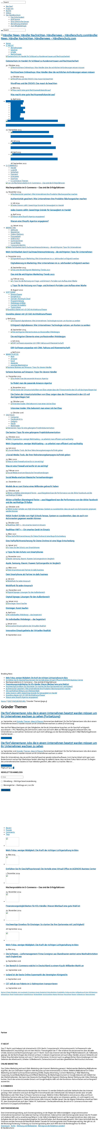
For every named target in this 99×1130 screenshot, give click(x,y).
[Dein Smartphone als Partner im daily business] (25, 570)
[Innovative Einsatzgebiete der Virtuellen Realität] (26, 626)
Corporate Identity (18, 245)
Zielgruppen (15, 116)
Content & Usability (18, 305)
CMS (90, 992)
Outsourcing (16, 114)
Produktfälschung (28, 994)
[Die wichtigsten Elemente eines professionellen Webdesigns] (35, 332)
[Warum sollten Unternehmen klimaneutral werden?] (32, 154)
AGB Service (15, 19)
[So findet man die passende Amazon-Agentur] (29, 378)
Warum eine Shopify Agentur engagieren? (30, 221)
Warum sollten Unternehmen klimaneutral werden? (34, 159)
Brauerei (74, 994)
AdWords (14, 230)
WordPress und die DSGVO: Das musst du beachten (34, 83)
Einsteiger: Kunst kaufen (17, 608)
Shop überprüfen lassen (20, 21)
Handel (13, 168)
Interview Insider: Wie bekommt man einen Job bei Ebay (36, 408)
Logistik (14, 170)
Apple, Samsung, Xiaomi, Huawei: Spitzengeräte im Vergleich (33, 563)
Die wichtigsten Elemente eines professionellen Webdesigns (38, 336)
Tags (8, 834)
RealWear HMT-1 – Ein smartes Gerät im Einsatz (28, 529)
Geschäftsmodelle (18, 108)
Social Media (15, 243)
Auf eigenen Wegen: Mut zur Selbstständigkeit (32, 136)
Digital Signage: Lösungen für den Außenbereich (28, 596)
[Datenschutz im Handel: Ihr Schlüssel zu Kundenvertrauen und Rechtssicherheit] (38, 56)
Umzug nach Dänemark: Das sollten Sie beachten (33, 147)
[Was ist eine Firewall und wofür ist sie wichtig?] (25, 461)
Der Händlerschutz (13, 15)
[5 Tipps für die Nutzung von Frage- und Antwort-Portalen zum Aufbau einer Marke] (44, 281)
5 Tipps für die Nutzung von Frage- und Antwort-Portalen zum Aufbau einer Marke (48, 285)
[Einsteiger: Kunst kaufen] (16, 603)
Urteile (13, 52)
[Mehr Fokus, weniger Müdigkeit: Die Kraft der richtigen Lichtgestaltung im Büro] (12, 940)
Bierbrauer (61, 994)
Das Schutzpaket (17, 17)
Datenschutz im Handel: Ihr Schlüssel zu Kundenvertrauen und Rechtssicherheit (42, 61)
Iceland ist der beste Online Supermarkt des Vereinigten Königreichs (36, 974)
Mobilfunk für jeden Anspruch (19, 585)
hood (13, 361)
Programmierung (17, 301)
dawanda (14, 363)
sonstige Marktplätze (19, 365)
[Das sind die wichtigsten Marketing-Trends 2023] (30, 270)
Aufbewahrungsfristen (82, 992)
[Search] (2, 2)
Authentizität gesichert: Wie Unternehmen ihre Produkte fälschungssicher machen (49, 198)
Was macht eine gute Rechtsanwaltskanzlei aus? (33, 94)
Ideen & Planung (17, 110)
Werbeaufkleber (38, 994)
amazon (14, 359)
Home (8, 43)
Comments (10, 832)
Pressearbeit (16, 236)
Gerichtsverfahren (48, 994)
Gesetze (14, 50)
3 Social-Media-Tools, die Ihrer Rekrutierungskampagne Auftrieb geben (38, 454)
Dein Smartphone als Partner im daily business (27, 574)
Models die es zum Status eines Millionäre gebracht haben (32, 486)
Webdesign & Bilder (18, 303)
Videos (8, 13)
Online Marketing (52, 992)
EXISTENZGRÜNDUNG (15, 101)
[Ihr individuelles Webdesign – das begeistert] (24, 615)
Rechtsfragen (16, 54)
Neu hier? (9, 6)
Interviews (15, 176)
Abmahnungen (16, 48)
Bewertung (94, 992)
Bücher (8, 11)
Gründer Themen (17, 119)
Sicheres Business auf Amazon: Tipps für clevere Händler (31, 372)
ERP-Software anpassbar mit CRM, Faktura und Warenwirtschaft (40, 347)
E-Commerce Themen (19, 181)
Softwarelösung (5, 994)
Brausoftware (67, 994)
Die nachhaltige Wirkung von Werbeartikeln (22, 691)
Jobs (19, 992)
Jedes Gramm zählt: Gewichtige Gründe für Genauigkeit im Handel (41, 210)
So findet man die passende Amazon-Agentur (31, 383)
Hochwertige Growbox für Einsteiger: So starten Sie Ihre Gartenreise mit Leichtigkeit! (39, 686)
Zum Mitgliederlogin (18, 26)
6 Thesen (8, 992)
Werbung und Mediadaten (27, 1126)
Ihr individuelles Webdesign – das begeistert (26, 619)
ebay (12, 356)
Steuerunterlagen (90, 994)
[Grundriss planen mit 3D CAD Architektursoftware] (26, 309)
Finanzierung (16, 106)
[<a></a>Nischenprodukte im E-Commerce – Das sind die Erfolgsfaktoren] (35, 183)
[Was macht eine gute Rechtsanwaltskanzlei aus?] (31, 90)
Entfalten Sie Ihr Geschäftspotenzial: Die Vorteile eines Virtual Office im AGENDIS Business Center (44, 680)
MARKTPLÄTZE (12, 354)
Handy (13, 423)
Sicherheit (14, 172)
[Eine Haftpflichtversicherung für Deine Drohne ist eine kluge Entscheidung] (36, 536)
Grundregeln (24, 992)
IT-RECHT (10, 45)
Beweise (55, 994)
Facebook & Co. (17, 419)
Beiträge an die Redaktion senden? (51, 1126)
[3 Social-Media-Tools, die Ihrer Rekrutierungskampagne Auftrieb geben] (34, 450)
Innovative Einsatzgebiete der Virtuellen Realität (28, 630)
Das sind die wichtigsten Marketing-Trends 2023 (32, 274)
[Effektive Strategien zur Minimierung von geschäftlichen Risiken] (32, 121)
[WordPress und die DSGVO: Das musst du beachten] (32, 79)
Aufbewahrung (81, 994)
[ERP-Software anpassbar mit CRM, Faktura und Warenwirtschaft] (37, 343)
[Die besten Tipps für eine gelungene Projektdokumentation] (30, 428)
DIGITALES (10, 415)
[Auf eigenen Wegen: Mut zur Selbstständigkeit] (30, 132)
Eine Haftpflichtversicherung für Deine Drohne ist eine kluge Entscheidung (40, 540)
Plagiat (12, 994)
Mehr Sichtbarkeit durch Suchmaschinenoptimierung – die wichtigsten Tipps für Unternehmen (49, 251)
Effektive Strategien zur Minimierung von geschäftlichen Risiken (35, 125)
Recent (8, 828)
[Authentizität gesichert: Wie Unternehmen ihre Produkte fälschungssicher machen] (44, 194)
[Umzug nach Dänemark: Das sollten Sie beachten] (31, 143)
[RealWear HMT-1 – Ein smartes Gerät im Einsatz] (26, 525)
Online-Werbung (17, 234)
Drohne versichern (70, 992)
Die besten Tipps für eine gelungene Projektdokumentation (33, 432)
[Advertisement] (49, 655)
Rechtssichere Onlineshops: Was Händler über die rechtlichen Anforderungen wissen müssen (53, 72)
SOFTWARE (10, 292)
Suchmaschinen (17, 241)
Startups (3, 992)
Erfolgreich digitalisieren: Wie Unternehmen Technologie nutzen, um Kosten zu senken (50, 325)
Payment (14, 174)
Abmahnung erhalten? (19, 24)
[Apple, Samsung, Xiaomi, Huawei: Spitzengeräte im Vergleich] (30, 559)
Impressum (5, 1126)
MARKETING (11, 228)
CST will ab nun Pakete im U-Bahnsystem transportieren (31, 983)
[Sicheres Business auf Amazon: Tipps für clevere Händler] (29, 367)
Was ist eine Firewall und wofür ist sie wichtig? (27, 466)
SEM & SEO (15, 238)
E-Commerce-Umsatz (34, 992)
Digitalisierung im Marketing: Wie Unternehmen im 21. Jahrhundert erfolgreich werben (50, 263)
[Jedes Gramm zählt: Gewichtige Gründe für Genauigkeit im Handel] (37, 205)
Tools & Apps (16, 307)
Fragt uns (9, 8)
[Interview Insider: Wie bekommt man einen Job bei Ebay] (33, 404)
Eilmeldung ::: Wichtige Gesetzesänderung (19, 781)
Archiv (13, 1126)
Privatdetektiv (61, 992)
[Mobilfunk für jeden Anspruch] (18, 581)
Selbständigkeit (17, 103)
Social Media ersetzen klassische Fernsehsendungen (29, 477)
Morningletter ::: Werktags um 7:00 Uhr (18, 785)
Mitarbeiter (14, 992)
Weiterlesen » (6, 738)
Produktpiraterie (18, 994)
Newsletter (15, 232)
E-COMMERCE (12, 166)
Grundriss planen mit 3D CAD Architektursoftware (29, 314)
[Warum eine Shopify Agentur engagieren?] (28, 216)
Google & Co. (16, 296)
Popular (9, 830)
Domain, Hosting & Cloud (20, 299)
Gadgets (14, 421)
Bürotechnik (43, 992)
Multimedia (15, 426)
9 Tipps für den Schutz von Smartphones (24, 552)
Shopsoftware (16, 294)
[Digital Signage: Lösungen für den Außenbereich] (25, 592)
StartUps (14, 179)
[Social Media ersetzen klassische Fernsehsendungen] (27, 473)
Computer (15, 417)
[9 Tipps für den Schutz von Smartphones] (23, 547)
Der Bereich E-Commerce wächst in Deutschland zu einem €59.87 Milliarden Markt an (45, 965)
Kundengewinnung (18, 112)
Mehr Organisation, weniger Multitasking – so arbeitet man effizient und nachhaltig (44, 443)
